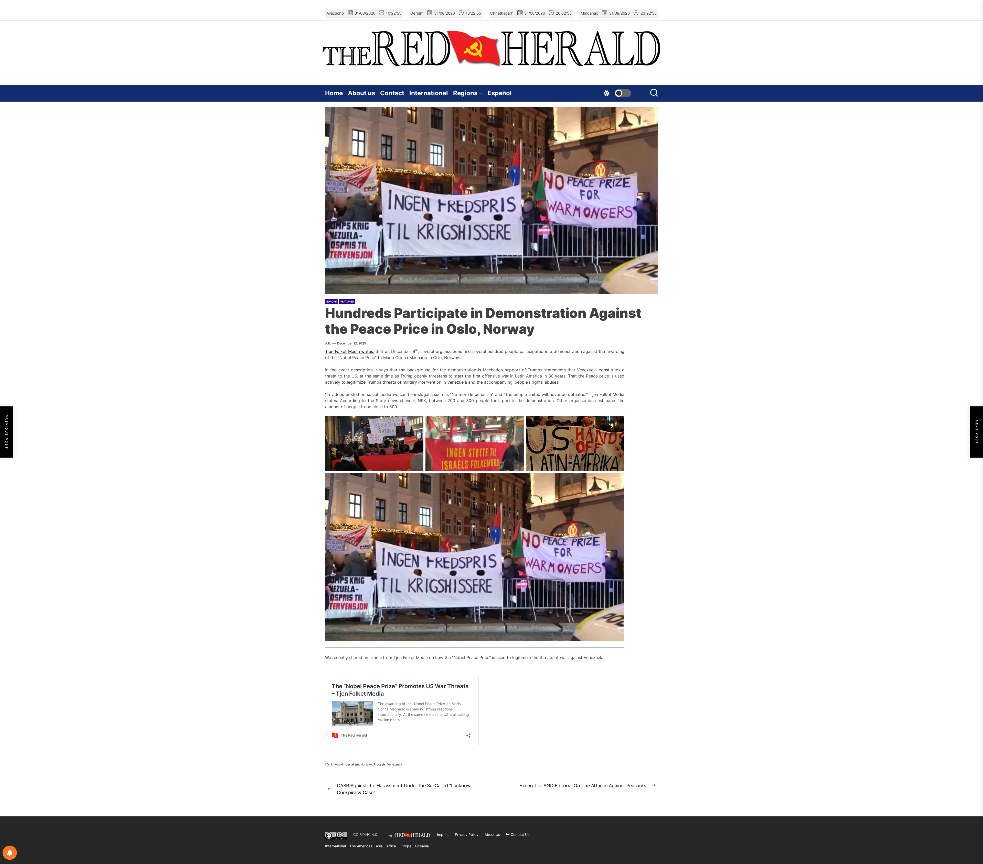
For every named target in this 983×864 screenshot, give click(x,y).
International (428, 93)
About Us (492, 834)
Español (500, 93)
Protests (379, 764)
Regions (465, 93)
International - (337, 846)
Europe (331, 301)
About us (361, 93)
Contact (392, 93)
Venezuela (394, 764)
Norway (366, 764)
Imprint (443, 834)
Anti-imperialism (347, 764)
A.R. (328, 343)
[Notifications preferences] (10, 853)
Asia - (381, 846)
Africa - (393, 846)
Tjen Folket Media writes (349, 351)
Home (334, 93)
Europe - (407, 846)
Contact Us (519, 834)
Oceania (422, 846)
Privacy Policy (466, 834)
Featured (347, 301)
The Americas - (362, 846)
